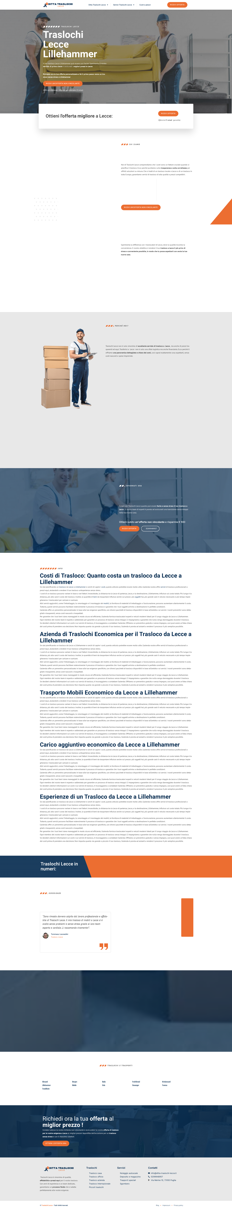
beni (95, 597)
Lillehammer (80, 587)
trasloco (62, 587)
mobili (106, 603)
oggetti (138, 597)
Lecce (71, 587)
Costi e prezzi (145, 5)
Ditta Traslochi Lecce (97, 5)
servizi (163, 587)
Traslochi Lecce (47, 1205)
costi (103, 587)
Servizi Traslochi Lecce (122, 5)
